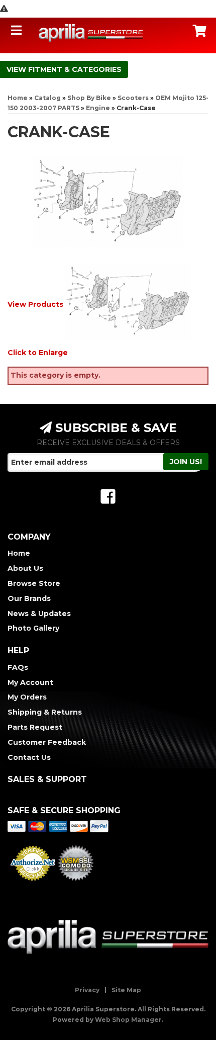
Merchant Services (32, 883)
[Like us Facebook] (108, 496)
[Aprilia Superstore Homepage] (91, 33)
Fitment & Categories (75, 69)
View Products (35, 304)
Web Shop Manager (128, 1019)
